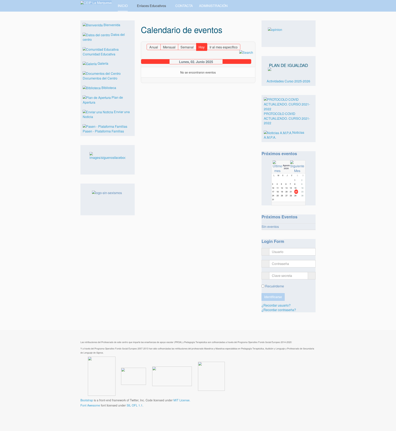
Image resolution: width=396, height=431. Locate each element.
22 (296, 191)
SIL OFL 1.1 (135, 405)
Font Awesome (90, 405)
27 (286, 195)
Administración (213, 5)
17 (273, 191)
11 (278, 188)
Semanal (187, 47)
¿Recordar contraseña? (279, 309)
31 (273, 199)
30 (302, 195)
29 (295, 195)
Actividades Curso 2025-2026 (288, 81)
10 (273, 188)
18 (278, 191)
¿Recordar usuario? (276, 305)
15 (295, 188)
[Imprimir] (248, 39)
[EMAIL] (252, 39)
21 (291, 191)
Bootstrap (86, 400)
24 (273, 195)
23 (302, 191)
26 (282, 195)
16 (302, 188)
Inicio (123, 5)
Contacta (184, 5)
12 (282, 188)
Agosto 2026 (286, 167)
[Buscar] (246, 52)
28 (291, 195)
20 (286, 191)
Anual (153, 47)
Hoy (202, 47)
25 (278, 195)
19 (282, 191)
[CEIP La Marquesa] (96, 2)
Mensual (169, 47)
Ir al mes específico (224, 47)
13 (286, 188)
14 (291, 188)
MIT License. (181, 400)
